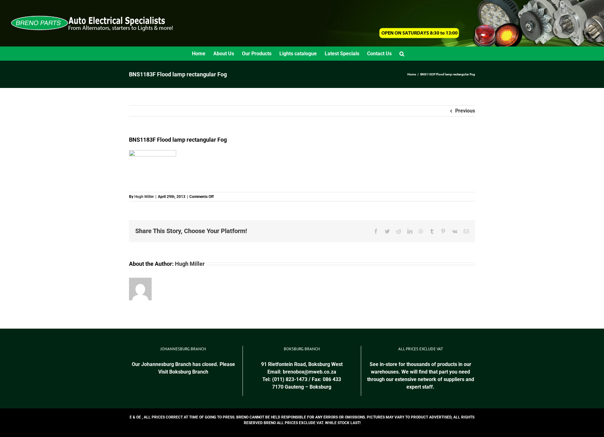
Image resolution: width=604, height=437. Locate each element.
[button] (402, 53)
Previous (465, 111)
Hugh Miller (144, 196)
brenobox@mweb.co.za (309, 372)
